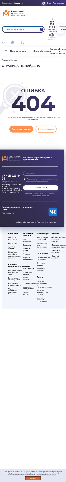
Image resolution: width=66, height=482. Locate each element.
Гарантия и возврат (27, 273)
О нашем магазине (12, 238)
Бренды (26, 254)
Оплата (37, 51)
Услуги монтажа (27, 279)
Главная (5, 60)
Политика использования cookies (46, 474)
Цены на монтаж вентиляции (42, 300)
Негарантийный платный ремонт (57, 239)
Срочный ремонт (55, 257)
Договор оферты (12, 247)
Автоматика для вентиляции (42, 245)
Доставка (45, 51)
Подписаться (41, 187)
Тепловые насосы (41, 269)
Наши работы (26, 293)
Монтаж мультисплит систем (42, 292)
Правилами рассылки (40, 195)
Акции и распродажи (28, 258)
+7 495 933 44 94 (51, 23)
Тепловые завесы (41, 264)
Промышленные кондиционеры (57, 246)
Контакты (12, 243)
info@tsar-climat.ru (51, 38)
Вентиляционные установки (42, 238)
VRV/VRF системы (56, 251)
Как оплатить (27, 240)
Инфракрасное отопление (42, 258)
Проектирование (28, 283)
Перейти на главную (21, 129)
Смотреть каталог (46, 129)
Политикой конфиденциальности (37, 181)
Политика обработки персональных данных (13, 255)
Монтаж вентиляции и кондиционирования (42, 284)
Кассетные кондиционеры (13, 279)
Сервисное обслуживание (28, 288)
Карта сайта (8, 213)
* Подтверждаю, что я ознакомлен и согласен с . (41, 180)
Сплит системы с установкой (13, 291)
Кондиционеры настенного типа (13, 272)
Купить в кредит (26, 250)
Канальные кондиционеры (13, 284)
